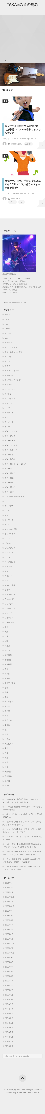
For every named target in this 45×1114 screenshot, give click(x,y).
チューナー (9, 515)
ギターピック (10, 454)
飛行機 (7, 781)
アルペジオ (9, 375)
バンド (7, 538)
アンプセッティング (12, 380)
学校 (6, 688)
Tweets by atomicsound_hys (14, 302)
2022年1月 (9, 995)
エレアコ (8, 403)
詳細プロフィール (9, 292)
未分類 (7, 711)
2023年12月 (9, 897)
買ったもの (9, 744)
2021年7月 (9, 1023)
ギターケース (10, 440)
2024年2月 (9, 887)
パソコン (8, 543)
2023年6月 (9, 915)
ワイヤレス (9, 618)
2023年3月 (9, 929)
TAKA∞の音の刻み (22, 4)
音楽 (6, 767)
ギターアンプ (10, 436)
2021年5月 (9, 1032)
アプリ (7, 366)
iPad (6, 324)
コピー (7, 501)
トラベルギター (11, 534)
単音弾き (8, 660)
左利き (7, 706)
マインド (8, 576)
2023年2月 (9, 934)
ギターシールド (11, 445)
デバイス (8, 524)
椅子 (6, 716)
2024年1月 (9, 892)
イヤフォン (9, 384)
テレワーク (9, 520)
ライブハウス (10, 594)
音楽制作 (8, 772)
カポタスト (9, 412)
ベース (7, 557)
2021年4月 (9, 1037)
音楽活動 (8, 776)
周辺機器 (8, 664)
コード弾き (9, 506)
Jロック (8, 333)
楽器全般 (8, 720)
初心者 (7, 650)
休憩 (6, 632)
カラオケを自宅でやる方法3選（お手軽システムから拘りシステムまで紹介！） (22, 129)
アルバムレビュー (12, 371)
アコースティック (12, 347)
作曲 (6, 636)
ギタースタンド (11, 450)
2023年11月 (9, 902)
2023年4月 (9, 925)
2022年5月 (9, 976)
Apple (7, 315)
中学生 (7, 627)
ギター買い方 (10, 487)
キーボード (9, 422)
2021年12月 (9, 999)
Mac (6, 338)
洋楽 (6, 734)
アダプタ (8, 357)
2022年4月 (9, 981)
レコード (8, 613)
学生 (6, 692)
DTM (7, 319)
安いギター (9, 702)
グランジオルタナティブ (14, 496)
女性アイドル (10, 683)
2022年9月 (9, 957)
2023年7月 (9, 911)
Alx (37, 1092)
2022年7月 (9, 967)
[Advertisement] (22, 39)
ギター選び (9, 492)
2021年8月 (9, 1018)
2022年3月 (9, 985)
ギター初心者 (10, 459)
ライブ (7, 590)
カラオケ (28, 144)
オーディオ (9, 408)
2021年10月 (9, 1009)
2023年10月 (9, 906)
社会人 (7, 739)
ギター (7, 427)
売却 (6, 669)
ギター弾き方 (10, 473)
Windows (8, 343)
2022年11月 (9, 948)
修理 (6, 641)
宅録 (6, 697)
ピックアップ (10, 548)
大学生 (7, 678)
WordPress (21, 1092)
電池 (6, 762)
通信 (6, 748)
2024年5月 (9, 883)
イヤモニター (10, 389)
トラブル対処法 (11, 529)
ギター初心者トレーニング (15, 464)
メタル (7, 580)
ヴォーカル (9, 622)
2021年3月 (9, 1041)
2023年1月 (9, 939)
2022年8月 (9, 962)
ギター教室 (9, 478)
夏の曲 (7, 674)
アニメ (7, 361)
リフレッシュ (10, 608)
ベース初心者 (10, 562)
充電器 (7, 646)
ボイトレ (8, 566)
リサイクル (9, 604)
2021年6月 (9, 1027)
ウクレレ (8, 394)
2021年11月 (9, 1004)
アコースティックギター (14, 352)
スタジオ (8, 510)
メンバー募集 (10, 585)
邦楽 (6, 753)
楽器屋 (7, 725)
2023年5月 (9, 920)
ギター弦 (8, 468)
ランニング (9, 599)
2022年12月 (9, 943)
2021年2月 (9, 1046)
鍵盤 (6, 758)
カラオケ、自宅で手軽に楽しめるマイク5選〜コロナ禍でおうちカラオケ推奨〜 (22, 184)
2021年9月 (9, 1013)
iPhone (7, 329)
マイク (21, 202)
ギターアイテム (11, 431)
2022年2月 (9, 990)
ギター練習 (9, 482)
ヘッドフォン (10, 552)
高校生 (7, 785)
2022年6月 (9, 971)
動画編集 (8, 655)
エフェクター (10, 399)
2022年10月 (9, 953)
